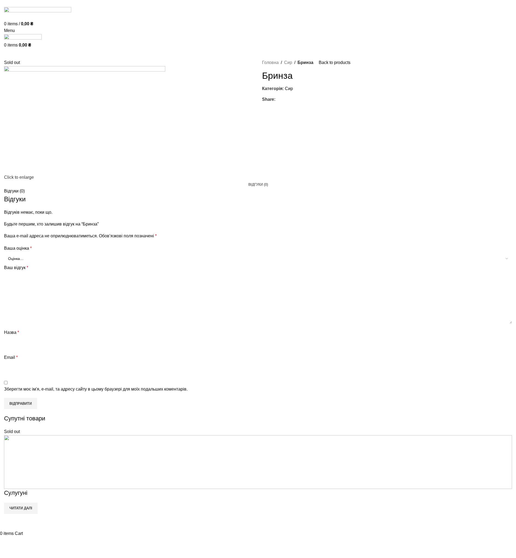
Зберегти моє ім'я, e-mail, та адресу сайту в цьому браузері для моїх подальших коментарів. (96, 389)
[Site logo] (37, 13)
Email (11, 357)
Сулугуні (15, 492)
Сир (288, 62)
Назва (11, 332)
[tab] (258, 184)
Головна (270, 62)
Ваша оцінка (18, 248)
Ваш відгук (16, 267)
